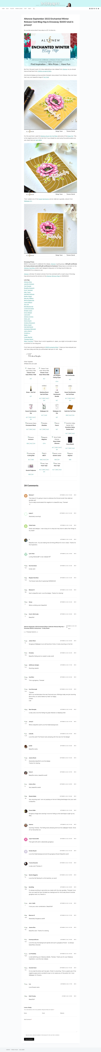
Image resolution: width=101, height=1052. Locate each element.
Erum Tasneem (28, 290)
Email (43, 1013)
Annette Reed (32, 967)
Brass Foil (70, 136)
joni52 (30, 745)
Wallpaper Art (28, 201)
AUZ (47, 398)
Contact (8, 1049)
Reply (75, 494)
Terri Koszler (27, 286)
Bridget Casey (28, 310)
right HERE (38, 140)
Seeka (26, 335)
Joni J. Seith (32, 903)
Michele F (31, 495)
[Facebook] (94, 8)
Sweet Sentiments (43, 199)
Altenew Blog (28, 282)
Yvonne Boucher (33, 863)
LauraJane (27, 314)
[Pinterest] (96, 8)
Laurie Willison (28, 302)
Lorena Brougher (29, 308)
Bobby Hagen (28, 296)
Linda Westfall (28, 337)
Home (3, 8)
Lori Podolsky (32, 953)
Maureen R (32, 915)
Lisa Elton (31, 677)
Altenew (65, 69)
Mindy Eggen (28, 325)
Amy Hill (26, 304)
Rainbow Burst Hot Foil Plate (49, 136)
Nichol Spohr (28, 321)
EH (44, 400)
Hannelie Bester (28, 327)
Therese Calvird (28, 339)
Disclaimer (21, 1049)
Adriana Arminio (28, 316)
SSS (44, 398)
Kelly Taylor (27, 292)
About (29, 8)
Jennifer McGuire (29, 284)
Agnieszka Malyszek (30, 329)
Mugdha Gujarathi (29, 288)
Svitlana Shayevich (29, 323)
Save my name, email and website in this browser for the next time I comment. (43, 1035)
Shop (25, 8)
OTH (57, 381)
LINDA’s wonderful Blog (44, 71)
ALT (31, 378)
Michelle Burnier (28, 306)
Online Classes (18, 8)
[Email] (98, 8)
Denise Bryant (32, 850)
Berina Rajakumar (29, 300)
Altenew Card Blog (29, 268)
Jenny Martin (28, 331)
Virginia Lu (27, 333)
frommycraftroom (34, 939)
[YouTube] (89, 8)
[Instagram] (92, 8)
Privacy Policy (14, 1049)
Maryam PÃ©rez (29, 298)
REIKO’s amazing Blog (51, 347)
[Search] (33, 8)
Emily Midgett (28, 312)
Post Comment (29, 1039)
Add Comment (28, 1019)
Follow (12, 8)
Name (25, 1013)
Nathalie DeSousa (29, 294)
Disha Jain (27, 319)
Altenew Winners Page (53, 276)
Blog (7, 8)
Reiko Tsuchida (28, 341)
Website (62, 1013)
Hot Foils (46, 77)
